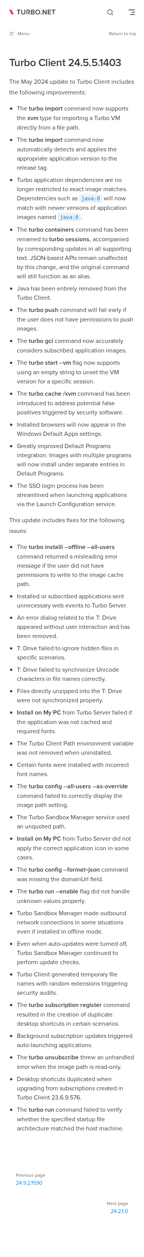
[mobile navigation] (131, 12)
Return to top (122, 33)
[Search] (110, 12)
